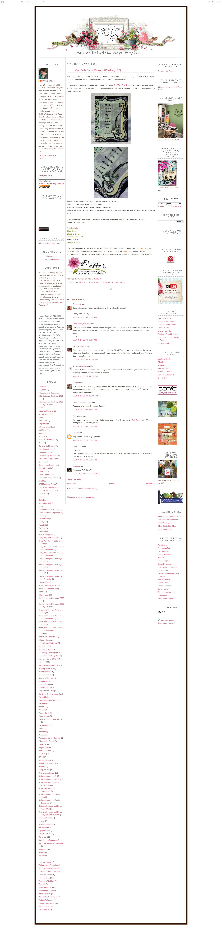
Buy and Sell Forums (47, 446)
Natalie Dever (72, 240)
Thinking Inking (164, 595)
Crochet (42, 494)
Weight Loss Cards (46, 903)
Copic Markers (44, 475)
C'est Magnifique (45, 449)
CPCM (41, 481)
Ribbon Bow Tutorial (47, 763)
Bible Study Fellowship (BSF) (169, 516)
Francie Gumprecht (75, 237)
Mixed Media (44, 675)
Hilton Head (43, 595)
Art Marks (42, 430)
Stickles (42, 855)
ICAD (41, 633)
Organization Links (46, 691)
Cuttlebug (42, 500)
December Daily (45, 503)
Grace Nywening (164, 564)
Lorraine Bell (163, 570)
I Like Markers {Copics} (167, 567)
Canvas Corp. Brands (47, 455)
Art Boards (43, 421)
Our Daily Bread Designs (49, 694)
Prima (41, 728)
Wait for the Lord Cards (48, 897)
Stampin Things (45, 849)
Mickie (75, 433)
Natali (56, 259)
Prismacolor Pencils (46, 741)
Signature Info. (44, 831)
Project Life (43, 747)
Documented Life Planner (49, 509)
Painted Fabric (44, 697)
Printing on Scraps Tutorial (49, 738)
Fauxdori (42, 525)
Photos (41, 707)
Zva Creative (44, 910)
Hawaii (41, 592)
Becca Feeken (163, 551)
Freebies (42, 531)
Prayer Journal (44, 725)
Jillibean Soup (44, 640)
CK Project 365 (45, 468)
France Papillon (164, 561)
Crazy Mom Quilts (165, 523)
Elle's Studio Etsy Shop (167, 526)
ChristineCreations (80, 366)
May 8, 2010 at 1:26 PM (85, 410)
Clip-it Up (42, 471)
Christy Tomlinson (165, 554)
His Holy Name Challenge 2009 (51, 598)
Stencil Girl (43, 852)
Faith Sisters (44, 519)
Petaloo (42, 703)
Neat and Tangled (46, 678)
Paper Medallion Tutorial (48, 700)
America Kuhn (72, 228)
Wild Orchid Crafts (46, 906)
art (40, 417)
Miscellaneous (44, 672)
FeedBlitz (60, 184)
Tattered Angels (45, 862)
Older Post (150, 484)
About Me (42, 408)
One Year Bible (45, 684)
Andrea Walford (164, 548)
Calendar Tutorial (46, 452)
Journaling (43, 646)
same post (127, 251)
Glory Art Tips (44, 582)
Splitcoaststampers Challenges (51, 843)
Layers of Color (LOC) (48, 659)
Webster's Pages (45, 900)
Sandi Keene (163, 589)
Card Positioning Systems (49, 459)
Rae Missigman (164, 579)
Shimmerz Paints (165, 372)
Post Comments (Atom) (87, 489)
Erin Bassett (163, 558)
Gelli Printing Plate (46, 534)
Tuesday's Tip (44, 878)
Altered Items (44, 414)
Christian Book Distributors (168, 520)
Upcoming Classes (46, 890)
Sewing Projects (45, 824)
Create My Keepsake (47, 487)
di (39, 506)
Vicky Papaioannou (165, 598)
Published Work (45, 751)
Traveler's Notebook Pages (50, 871)
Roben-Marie (163, 583)
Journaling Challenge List (49, 656)
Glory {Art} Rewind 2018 (48, 538)
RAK (40, 757)
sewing (41, 821)
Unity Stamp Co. (45, 887)
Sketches (42, 837)
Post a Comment (74, 480)
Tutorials (42, 884)
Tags (40, 859)
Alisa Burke (162, 545)
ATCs (41, 436)
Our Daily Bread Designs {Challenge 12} (98, 70)
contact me (57, 302)
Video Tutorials (45, 894)
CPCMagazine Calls (47, 484)
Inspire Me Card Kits (47, 637)
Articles (41, 433)
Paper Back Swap (165, 529)
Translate (177, 206)
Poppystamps (44, 716)
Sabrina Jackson (73, 243)
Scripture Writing (45, 818)
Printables (43, 732)
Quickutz (42, 754)
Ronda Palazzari (164, 586)
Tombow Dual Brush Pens (49, 868)
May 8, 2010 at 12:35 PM (85, 376)
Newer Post (71, 484)
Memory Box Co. (45, 668)
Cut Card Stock (164, 359)
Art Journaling (44, 427)
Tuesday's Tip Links (46, 881)
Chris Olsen (71, 231)
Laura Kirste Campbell (82, 402)
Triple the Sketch (45, 875)
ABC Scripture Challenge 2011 (51, 396)
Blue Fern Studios (46, 440)
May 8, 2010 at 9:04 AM (85, 340)
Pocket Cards (44, 713)
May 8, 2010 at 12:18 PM (85, 359)
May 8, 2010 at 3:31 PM (85, 426)
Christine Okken (73, 234)
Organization (44, 687)
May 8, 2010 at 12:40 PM (85, 396)
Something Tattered (166, 375)
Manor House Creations (48, 665)
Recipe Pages (44, 760)
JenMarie (76, 466)
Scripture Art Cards (46, 773)
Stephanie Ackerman (166, 592)
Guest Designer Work (47, 585)
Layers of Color (164, 328)
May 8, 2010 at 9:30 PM (85, 460)
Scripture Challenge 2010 (49, 779)
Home (111, 484)
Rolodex (42, 766)
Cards (41, 462)
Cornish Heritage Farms (48, 478)
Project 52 (43, 744)
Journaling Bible (45, 649)
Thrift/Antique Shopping (48, 865)
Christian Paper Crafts (167, 324)
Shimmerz (43, 827)
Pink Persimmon (164, 368)
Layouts (42, 662)
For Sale (42, 528)
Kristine (76, 383)
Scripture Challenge (47, 776)
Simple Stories (44, 834)
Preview (42, 184)
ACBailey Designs (46, 411)
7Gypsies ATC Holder (47, 393)
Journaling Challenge (47, 653)
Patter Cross (48, 81)
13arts (41, 386)
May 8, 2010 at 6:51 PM (85, 440)
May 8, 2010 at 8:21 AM (85, 317)
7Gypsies (42, 390)
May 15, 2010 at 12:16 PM (86, 474)
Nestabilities (43, 681)
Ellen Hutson (163, 362)
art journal (43, 424)
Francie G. (77, 304)
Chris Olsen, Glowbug (81, 324)
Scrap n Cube (44, 770)
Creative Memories (46, 490)
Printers (42, 735)
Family (41, 522)
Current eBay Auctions (167, 71)
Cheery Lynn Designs (47, 465)
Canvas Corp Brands (166, 321)
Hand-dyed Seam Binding (49, 589)
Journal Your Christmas (48, 643)
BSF (40, 443)
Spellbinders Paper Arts (48, 840)
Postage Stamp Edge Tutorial (50, 719)
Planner (42, 710)
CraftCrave (135, 420)
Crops (41, 497)
